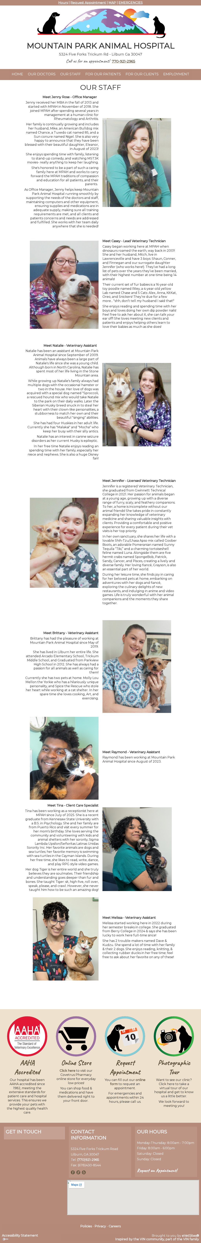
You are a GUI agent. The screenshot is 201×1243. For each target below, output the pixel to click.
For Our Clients (142, 74)
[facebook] (73, 1172)
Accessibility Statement (20, 1235)
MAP (112, 3)
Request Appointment (88, 3)
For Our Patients (103, 74)
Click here (67, 1071)
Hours (63, 3)
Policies (86, 1226)
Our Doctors (42, 74)
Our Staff (70, 74)
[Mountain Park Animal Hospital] (100, 22)
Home (17, 74)
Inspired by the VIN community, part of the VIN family (157, 1239)
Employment (176, 74)
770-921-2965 (123, 61)
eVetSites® (190, 1236)
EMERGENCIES (131, 3)
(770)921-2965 (88, 1160)
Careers (115, 1226)
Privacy (100, 1226)
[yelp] (84, 1172)
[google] (78, 1172)
